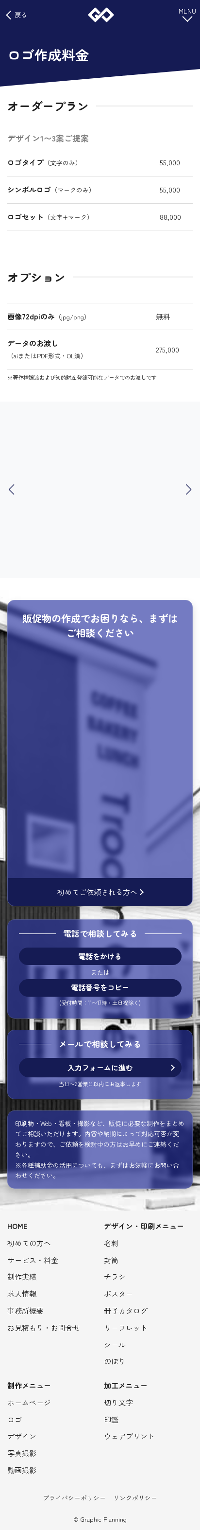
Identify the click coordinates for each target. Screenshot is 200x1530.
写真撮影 (21, 1453)
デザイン (21, 1436)
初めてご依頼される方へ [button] (97, 892)
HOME (17, 1226)
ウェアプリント (129, 1436)
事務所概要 (25, 1310)
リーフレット (126, 1327)
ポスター (118, 1293)
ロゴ (162, 665)
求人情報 (21, 1293)
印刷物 (137, 665)
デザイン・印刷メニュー (144, 1226)
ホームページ (89, 678)
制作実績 (21, 1276)
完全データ (85, 725)
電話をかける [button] (100, 956)
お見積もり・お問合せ (43, 1327)
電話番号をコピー (100, 988)
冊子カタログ (126, 1310)
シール (115, 1344)
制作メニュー (29, 1385)
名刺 (111, 1243)
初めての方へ (29, 1243)
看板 (53, 678)
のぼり (115, 1361)
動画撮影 (74, 759)
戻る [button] (21, 14)
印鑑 (111, 1419)
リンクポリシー (135, 1497)
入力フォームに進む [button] (100, 1067)
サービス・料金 (32, 1260)
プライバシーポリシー (74, 1497)
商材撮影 (140, 847)
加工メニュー (126, 1385)
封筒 (111, 1260)
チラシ (132, 745)
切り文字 (118, 1402)
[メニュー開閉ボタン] (187, 14)
